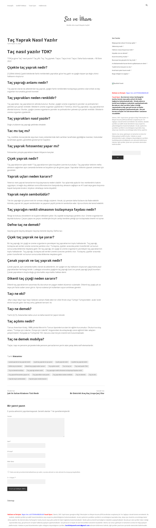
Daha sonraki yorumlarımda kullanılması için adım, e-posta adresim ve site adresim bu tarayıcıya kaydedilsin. (45, 472)
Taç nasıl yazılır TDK (81, 366)
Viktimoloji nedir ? (117, 46)
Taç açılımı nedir (54, 366)
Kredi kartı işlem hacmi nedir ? (121, 70)
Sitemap (10, 500)
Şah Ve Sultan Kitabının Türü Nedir (23, 393)
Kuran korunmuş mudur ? (120, 57)
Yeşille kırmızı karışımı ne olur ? (122, 67)
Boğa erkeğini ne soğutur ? (120, 74)
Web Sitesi (10, 461)
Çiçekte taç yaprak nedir (79, 362)
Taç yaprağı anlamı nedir (35, 370)
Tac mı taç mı (67, 366)
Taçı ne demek (80, 375)
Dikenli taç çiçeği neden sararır (35, 366)
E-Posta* (10, 451)
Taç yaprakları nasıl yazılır (41, 375)
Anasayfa (10, 6)
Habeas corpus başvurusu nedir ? (123, 50)
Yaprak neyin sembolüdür (17, 379)
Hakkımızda (42, 6)
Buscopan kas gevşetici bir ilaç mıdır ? (124, 60)
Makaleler (17, 356)
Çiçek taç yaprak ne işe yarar (43, 362)
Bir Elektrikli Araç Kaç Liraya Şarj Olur (87, 393)
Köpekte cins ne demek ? (120, 53)
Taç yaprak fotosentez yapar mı (19, 375)
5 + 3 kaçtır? (11, 478)
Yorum (9, 416)
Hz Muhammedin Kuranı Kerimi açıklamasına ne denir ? (129, 63)
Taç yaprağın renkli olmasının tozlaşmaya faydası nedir (64, 370)
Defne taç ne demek (15, 366)
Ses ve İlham (78, 19)
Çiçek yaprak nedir (62, 362)
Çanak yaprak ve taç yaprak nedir (19, 362)
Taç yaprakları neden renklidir (62, 375)
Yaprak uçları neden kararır (38, 379)
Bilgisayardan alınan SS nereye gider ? (124, 43)
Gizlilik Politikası (21, 6)
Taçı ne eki (92, 375)
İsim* (9, 441)
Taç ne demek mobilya (16, 370)
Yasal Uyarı (32, 6)
